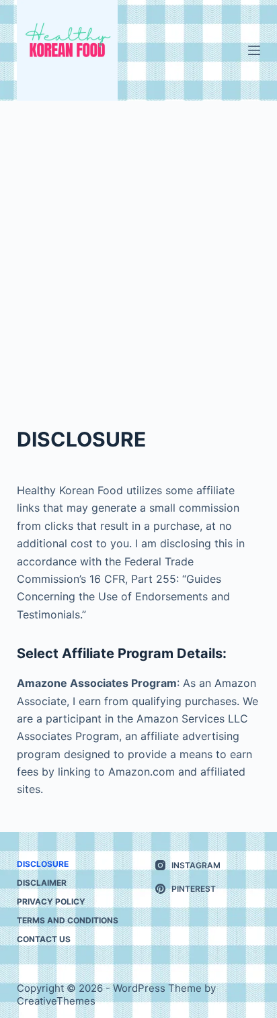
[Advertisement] (138, 245)
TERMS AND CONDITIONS (67, 920)
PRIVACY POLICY (51, 901)
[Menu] (254, 50)
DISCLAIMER (42, 883)
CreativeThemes (56, 1000)
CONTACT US (44, 939)
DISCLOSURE (43, 864)
